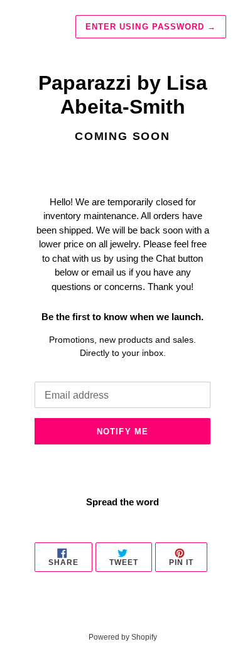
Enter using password (150, 26)
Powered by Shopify (123, 637)
